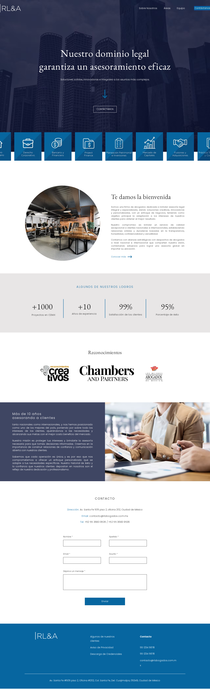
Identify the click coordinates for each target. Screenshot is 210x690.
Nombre (67, 537)
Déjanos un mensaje (73, 571)
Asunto (112, 554)
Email (66, 554)
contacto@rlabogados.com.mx (108, 516)
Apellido (113, 537)
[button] (28, 146)
